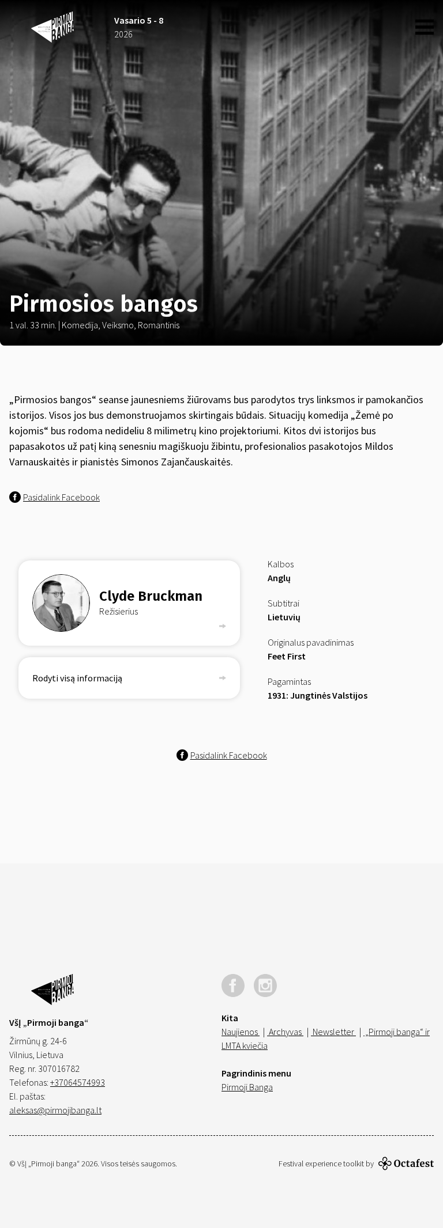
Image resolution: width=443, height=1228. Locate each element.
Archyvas (285, 1031)
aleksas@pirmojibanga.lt (55, 1110)
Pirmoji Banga (247, 1087)
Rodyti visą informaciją (77, 678)
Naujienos (241, 1031)
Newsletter (333, 1031)
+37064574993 (77, 1082)
